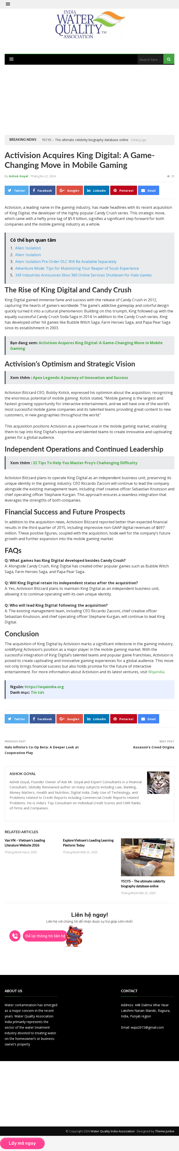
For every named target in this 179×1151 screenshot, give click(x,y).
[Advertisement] (89, 99)
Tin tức (37, 692)
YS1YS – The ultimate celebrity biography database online (85, 140)
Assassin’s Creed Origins (153, 747)
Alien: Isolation (28, 248)
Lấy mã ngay (22, 1143)
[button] (8, 4)
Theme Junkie (164, 1131)
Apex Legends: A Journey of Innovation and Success (80, 377)
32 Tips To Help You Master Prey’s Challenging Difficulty (85, 462)
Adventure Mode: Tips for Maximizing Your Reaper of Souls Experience (77, 268)
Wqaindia (156, 671)
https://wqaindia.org (44, 686)
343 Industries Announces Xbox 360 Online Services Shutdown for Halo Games (83, 275)
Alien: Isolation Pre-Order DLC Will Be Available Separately (66, 261)
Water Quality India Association (113, 1131)
